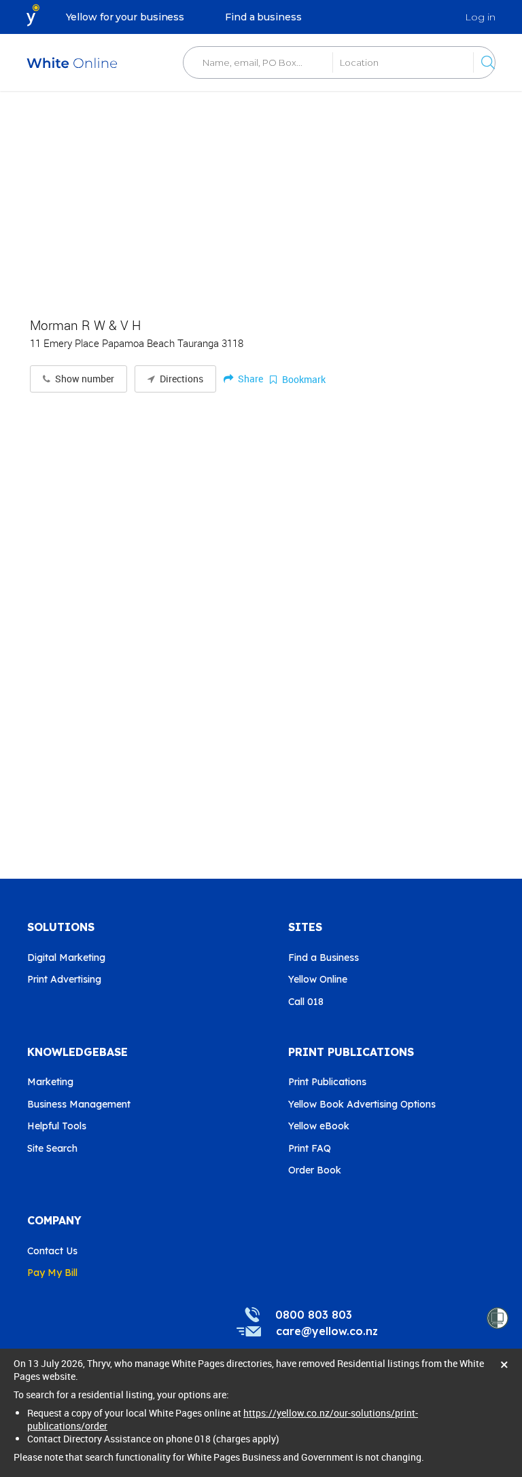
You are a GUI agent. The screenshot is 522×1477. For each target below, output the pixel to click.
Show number (83, 379)
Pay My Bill (52, 1272)
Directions (180, 379)
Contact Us (52, 1251)
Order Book (314, 1170)
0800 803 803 (313, 1314)
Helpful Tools (56, 1126)
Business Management (78, 1104)
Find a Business (323, 957)
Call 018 (306, 1002)
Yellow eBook (318, 1126)
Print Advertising (64, 979)
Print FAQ (309, 1148)
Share (249, 378)
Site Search (52, 1148)
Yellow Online (317, 979)
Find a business (263, 17)
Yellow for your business (125, 17)
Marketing (50, 1082)
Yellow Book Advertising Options (362, 1104)
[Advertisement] (261, 197)
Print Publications (327, 1082)
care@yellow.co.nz (327, 1331)
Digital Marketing (66, 957)
